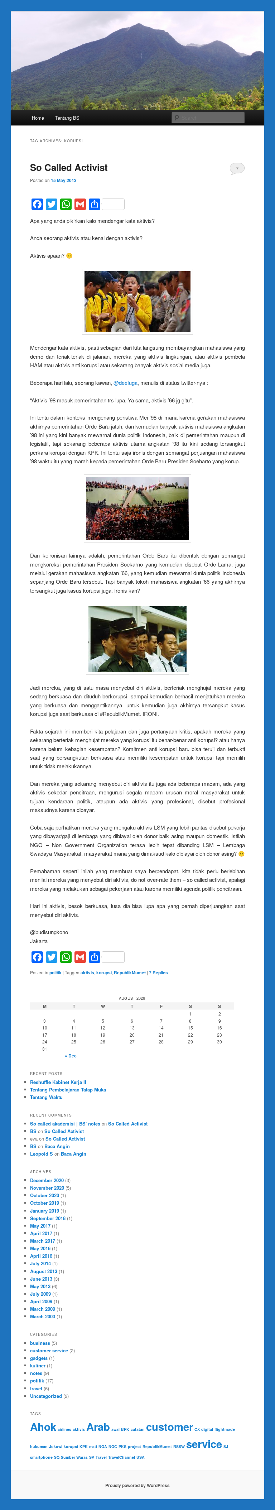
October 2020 (44, 1195)
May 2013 (40, 1286)
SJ (225, 1446)
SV (91, 1457)
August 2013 (43, 1271)
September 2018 (48, 1218)
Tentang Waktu (46, 1097)
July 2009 (40, 1293)
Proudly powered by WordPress (137, 1485)
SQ (56, 1457)
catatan (138, 1429)
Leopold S (41, 1153)
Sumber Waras (74, 1457)
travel (36, 1388)
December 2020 (47, 1180)
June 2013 (41, 1278)
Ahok (43, 1426)
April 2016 (41, 1255)
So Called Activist (69, 167)
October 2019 (44, 1202)
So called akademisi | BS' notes (65, 1123)
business (40, 1342)
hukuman (39, 1446)
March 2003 (42, 1316)
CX (197, 1429)
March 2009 (42, 1308)
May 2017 (40, 1225)
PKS (122, 1446)
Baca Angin (57, 1146)
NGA (102, 1446)
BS (33, 1131)
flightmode (224, 1429)
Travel (101, 1457)
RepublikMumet (130, 972)
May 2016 (40, 1248)
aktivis (87, 972)
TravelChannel (121, 1457)
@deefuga (126, 382)
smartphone (41, 1457)
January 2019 (44, 1210)
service (204, 1443)
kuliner (37, 1365)
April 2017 (41, 1233)
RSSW (179, 1446)
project (134, 1446)
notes (36, 1373)
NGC (112, 1446)
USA (140, 1457)
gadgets (39, 1357)
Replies (158, 972)
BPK (125, 1429)
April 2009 (41, 1301)
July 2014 (40, 1263)
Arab (98, 1426)
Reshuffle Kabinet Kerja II (58, 1082)
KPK (83, 1446)
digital (207, 1429)
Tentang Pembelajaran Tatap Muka (68, 1089)
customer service (49, 1350)
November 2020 (47, 1187)
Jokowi (55, 1446)
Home (38, 117)
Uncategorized (46, 1395)
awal (115, 1429)
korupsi (104, 972)
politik (55, 972)
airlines (64, 1429)
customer (169, 1426)
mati (93, 1446)
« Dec (71, 1055)
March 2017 (42, 1240)
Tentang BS (67, 117)
